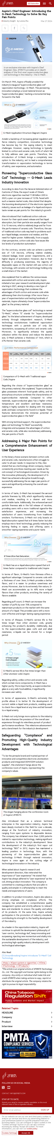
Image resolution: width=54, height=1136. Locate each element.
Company (7, 1017)
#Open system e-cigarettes (23, 963)
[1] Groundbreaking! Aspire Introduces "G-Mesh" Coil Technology (26, 956)
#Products (23, 966)
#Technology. (9, 966)
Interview (7, 1026)
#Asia (5, 963)
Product (6, 1021)
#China (42, 963)
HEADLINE (7, 1012)
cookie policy (32, 1129)
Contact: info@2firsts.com (13, 1093)
